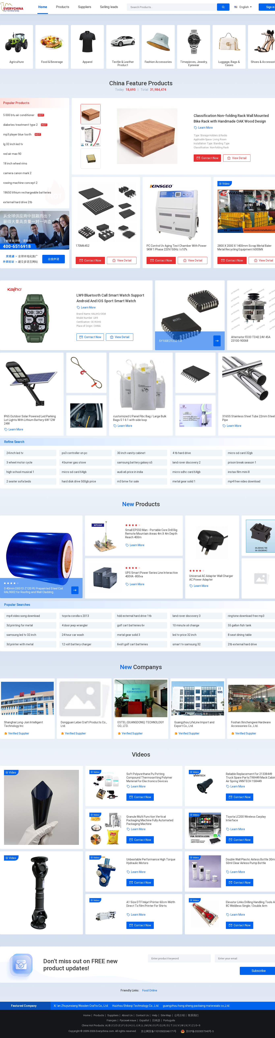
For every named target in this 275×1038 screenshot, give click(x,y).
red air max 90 (12, 153)
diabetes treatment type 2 (20, 124)
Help (154, 1015)
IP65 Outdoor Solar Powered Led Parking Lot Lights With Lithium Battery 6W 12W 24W (30, 420)
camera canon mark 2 (17, 173)
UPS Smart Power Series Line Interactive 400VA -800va (151, 574)
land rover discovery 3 (187, 615)
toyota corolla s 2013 (75, 615)
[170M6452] (106, 211)
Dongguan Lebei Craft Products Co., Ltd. (84, 724)
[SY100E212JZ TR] (190, 315)
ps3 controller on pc (74, 453)
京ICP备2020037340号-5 (200, 1031)
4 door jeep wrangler (75, 625)
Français (112, 1020)
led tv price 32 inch (184, 634)
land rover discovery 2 (187, 462)
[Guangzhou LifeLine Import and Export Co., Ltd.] (197, 698)
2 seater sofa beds (18, 481)
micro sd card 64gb (74, 472)
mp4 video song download (23, 615)
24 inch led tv (14, 453)
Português (169, 1020)
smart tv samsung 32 (187, 644)
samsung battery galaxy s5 (134, 462)
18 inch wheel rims (15, 163)
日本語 (156, 1020)
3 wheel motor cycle (19, 462)
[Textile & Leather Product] (122, 41)
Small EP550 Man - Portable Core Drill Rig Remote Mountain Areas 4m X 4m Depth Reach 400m (151, 533)
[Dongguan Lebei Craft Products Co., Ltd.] (84, 698)
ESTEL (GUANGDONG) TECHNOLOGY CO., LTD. (141, 724)
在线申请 (53, 259)
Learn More (205, 127)
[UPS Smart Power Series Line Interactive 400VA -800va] (107, 578)
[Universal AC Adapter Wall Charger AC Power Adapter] (212, 542)
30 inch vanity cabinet (131, 453)
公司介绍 (179, 1015)
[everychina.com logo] (12, 7)
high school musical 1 (20, 472)
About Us (127, 1015)
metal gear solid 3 (128, 634)
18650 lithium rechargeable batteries (27, 192)
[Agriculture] (16, 41)
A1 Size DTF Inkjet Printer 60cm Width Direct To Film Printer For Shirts (150, 904)
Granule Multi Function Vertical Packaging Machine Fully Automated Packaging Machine (149, 820)
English (244, 7)
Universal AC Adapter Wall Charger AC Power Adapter (211, 577)
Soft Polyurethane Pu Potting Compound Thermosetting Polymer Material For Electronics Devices (149, 777)
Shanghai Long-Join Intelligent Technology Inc (23, 724)
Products (62, 7)
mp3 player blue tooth (17, 134)
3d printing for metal (19, 625)
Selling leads (109, 7)
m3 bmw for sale (128, 481)
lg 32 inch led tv (13, 144)
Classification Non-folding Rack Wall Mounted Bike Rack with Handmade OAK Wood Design (231, 118)
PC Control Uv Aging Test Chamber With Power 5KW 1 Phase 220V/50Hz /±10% (177, 247)
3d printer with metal (19, 644)
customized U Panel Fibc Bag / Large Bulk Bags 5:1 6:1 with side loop (139, 418)
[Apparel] (87, 41)
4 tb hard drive (182, 453)
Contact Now (210, 158)
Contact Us (142, 1015)
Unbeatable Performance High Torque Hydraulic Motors (150, 861)
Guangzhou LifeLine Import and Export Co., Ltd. (194, 724)
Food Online (149, 990)
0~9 (197, 1025)
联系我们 (193, 1015)
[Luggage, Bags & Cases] (229, 41)
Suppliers (84, 7)
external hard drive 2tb (17, 202)
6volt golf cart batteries (132, 644)
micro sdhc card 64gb (187, 472)
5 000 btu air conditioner (18, 115)
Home (42, 7)
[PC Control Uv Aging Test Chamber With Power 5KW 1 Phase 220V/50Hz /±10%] (177, 211)
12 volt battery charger (76, 644)
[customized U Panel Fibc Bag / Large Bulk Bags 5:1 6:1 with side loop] (141, 384)
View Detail (239, 158)
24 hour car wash (73, 634)
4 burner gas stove (74, 462)
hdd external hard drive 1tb (134, 615)
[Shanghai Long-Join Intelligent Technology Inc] (27, 698)
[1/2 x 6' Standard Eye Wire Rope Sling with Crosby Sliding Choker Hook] (86, 373)
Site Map (166, 1015)
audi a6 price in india (130, 472)
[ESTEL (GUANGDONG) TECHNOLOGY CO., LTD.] (141, 698)
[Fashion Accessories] (158, 41)
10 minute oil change (186, 625)
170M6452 (82, 245)
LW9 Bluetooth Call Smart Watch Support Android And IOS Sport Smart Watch (110, 298)
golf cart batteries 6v (131, 625)
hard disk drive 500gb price (79, 481)
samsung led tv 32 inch (21, 634)
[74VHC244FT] (195, 373)
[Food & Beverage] (51, 41)
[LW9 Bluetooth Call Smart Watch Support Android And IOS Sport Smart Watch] (40, 315)
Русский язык (128, 1020)
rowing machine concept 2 (20, 182)
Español (144, 1020)
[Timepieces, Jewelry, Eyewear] (193, 41)
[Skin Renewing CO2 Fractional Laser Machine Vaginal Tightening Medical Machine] (195, 415)
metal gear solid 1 (184, 481)
